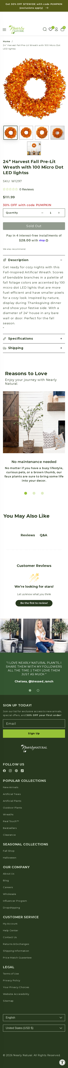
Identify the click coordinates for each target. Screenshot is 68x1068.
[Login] (56, 29)
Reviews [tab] (28, 535)
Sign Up (34, 733)
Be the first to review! (34, 603)
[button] (34, 260)
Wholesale (9, 894)
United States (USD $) (19, 1028)
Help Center (10, 930)
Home (6, 41)
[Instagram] (11, 771)
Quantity (12, 212)
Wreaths (8, 814)
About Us (8, 873)
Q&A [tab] (43, 535)
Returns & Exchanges (16, 944)
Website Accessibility (16, 994)
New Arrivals (10, 787)
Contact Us (10, 937)
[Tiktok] (22, 771)
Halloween (9, 857)
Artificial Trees (12, 794)
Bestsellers (10, 828)
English (10, 1017)
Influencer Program (15, 900)
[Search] (45, 29)
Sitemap (8, 1000)
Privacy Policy (11, 980)
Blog (6, 880)
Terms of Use (11, 973)
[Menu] (4, 29)
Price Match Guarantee (17, 957)
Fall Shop (8, 850)
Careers (8, 887)
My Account (10, 923)
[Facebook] (5, 771)
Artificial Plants (12, 800)
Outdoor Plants (12, 807)
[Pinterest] (17, 771)
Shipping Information (16, 950)
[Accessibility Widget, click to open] (62, 1062)
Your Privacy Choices (16, 987)
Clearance (9, 834)
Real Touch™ (11, 821)
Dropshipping (11, 907)
